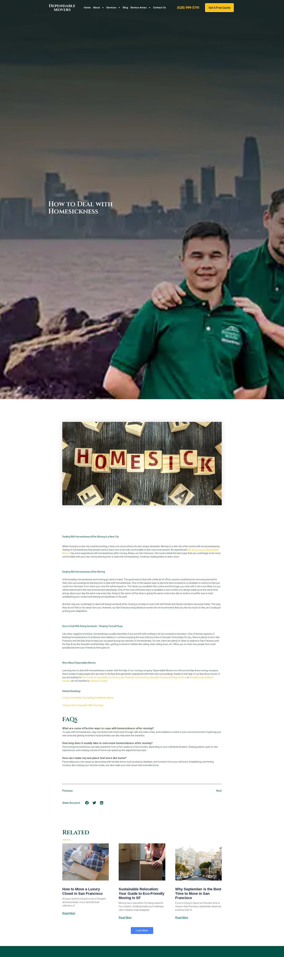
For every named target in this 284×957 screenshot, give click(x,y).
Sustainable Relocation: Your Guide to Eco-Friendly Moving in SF (141, 893)
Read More (68, 913)
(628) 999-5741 (188, 7)
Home (87, 7)
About (96, 7)
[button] (87, 803)
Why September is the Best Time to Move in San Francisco (198, 893)
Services (111, 7)
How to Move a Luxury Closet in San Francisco (82, 891)
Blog (125, 7)
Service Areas (138, 7)
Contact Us (159, 7)
